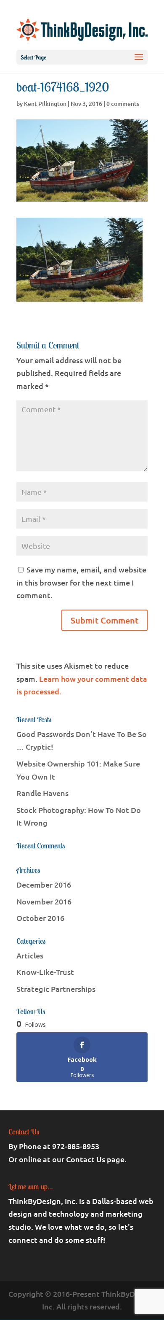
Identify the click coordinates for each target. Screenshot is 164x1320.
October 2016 (40, 918)
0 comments (122, 104)
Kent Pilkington (45, 104)
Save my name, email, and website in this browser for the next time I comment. (81, 582)
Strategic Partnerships (55, 988)
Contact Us (85, 1159)
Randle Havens (42, 793)
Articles (29, 955)
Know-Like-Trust (45, 972)
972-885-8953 (75, 1146)
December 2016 (43, 884)
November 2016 (43, 901)
